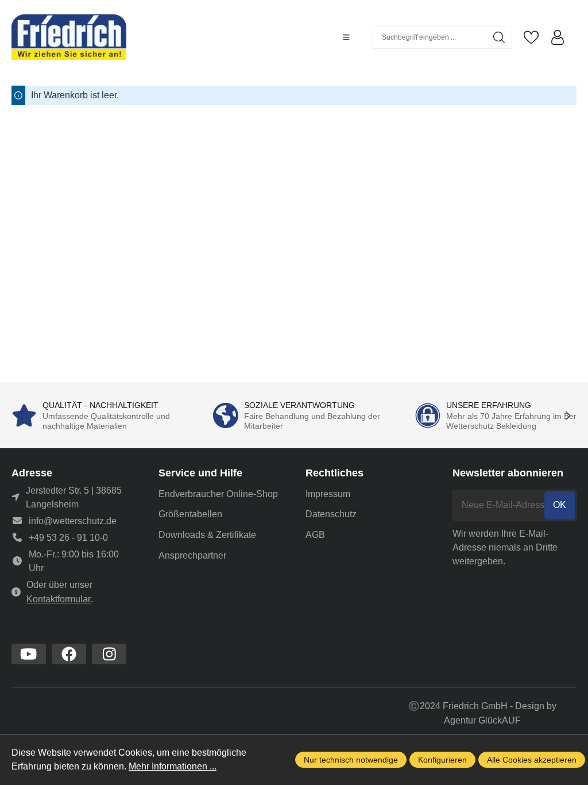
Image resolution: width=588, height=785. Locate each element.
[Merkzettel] (531, 37)
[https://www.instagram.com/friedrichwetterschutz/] (109, 654)
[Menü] (346, 37)
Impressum (327, 494)
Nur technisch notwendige (351, 759)
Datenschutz (331, 514)
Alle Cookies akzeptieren (532, 759)
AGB (315, 535)
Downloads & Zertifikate (207, 535)
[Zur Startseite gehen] (68, 37)
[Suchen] (499, 37)
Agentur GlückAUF (482, 720)
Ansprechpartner (192, 555)
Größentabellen (190, 514)
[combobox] (430, 37)
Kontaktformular (58, 599)
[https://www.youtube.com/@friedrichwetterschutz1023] (28, 654)
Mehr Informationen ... (172, 766)
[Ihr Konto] (557, 37)
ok (559, 505)
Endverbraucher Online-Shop (218, 494)
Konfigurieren (442, 759)
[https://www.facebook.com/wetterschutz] (69, 654)
